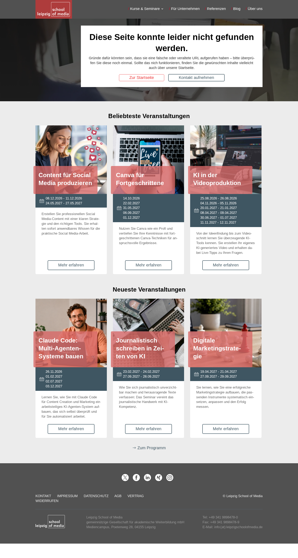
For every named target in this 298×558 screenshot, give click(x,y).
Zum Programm (151, 448)
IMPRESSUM (67, 496)
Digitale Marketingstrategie (217, 348)
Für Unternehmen (185, 9)
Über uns (255, 9)
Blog (236, 9)
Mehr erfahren (71, 265)
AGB (117, 496)
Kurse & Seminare (145, 9)
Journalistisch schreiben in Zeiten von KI (140, 348)
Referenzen (216, 9)
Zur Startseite (141, 77)
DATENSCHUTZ (96, 496)
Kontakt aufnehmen (196, 77)
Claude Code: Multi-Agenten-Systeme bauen (61, 348)
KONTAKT (43, 496)
